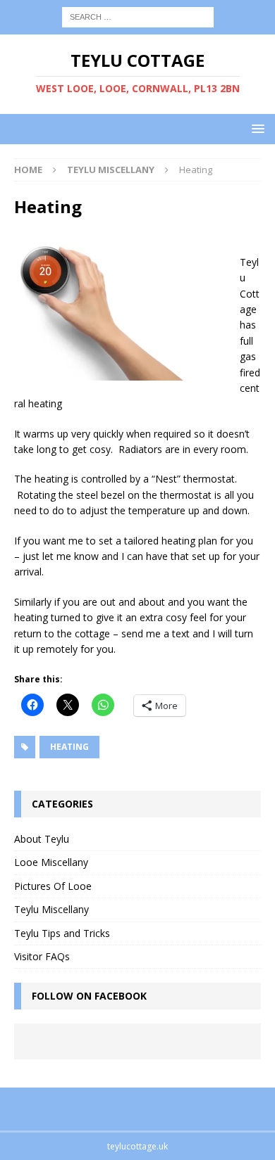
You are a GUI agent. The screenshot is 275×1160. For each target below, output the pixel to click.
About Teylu (41, 839)
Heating (69, 747)
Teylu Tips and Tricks (62, 933)
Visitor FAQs (42, 956)
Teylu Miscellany (51, 909)
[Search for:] (138, 16)
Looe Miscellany (51, 862)
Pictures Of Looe (53, 886)
